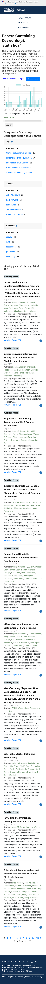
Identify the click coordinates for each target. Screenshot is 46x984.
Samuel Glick (9, 505)
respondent (11, 247)
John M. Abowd (13, 195)
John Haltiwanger (19, 763)
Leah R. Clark (21, 570)
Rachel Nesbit (10, 775)
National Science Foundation (19, 158)
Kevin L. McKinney (14, 215)
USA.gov (29, 971)
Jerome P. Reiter (13, 210)
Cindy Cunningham (33, 766)
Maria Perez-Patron (21, 308)
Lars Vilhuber (12, 200)
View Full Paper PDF (12, 340)
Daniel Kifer (31, 889)
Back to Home (33, 79)
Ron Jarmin (11, 205)
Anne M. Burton (18, 827)
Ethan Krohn (18, 437)
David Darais (16, 894)
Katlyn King (20, 505)
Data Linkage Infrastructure (26, 965)
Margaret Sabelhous (23, 508)
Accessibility (32, 967)
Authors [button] (9, 184)
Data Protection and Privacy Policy (14, 967)
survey (9, 237)
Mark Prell (8, 308)
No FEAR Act (20, 969)
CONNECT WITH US (10, 962)
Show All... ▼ (12, 149)
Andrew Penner (34, 567)
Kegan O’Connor (30, 311)
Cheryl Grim (8, 766)
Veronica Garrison (20, 440)
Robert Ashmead (18, 889)
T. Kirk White (17, 708)
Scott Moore (17, 897)
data (8, 242)
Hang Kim (8, 711)
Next (38, 938)
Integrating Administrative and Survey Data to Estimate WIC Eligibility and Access (20, 358)
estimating (10, 257)
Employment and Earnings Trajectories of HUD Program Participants (19, 422)
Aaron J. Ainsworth (21, 642)
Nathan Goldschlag (23, 886)
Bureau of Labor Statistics (17, 168)
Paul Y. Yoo (15, 573)
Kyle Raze (28, 437)
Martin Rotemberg (32, 708)
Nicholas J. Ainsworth (13, 576)
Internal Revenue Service (17, 163)
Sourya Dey (27, 894)
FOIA (40, 967)
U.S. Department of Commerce (13, 971)
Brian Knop (18, 311)
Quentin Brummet (19, 567)
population (10, 252)
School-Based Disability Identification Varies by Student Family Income (21, 558)
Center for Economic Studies (18, 153)
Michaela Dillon (16, 305)
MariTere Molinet (33, 505)
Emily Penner (9, 570)
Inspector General (8, 969)
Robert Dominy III (33, 502)
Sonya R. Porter (19, 431)
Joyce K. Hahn (18, 502)
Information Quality (9, 965)
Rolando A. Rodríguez (20, 892)
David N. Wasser (33, 827)
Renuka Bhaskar (19, 302)
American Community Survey (19, 173)
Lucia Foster (33, 763)
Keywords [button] (18, 225)
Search (9, 125)
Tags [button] (16, 141)
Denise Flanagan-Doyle (22, 434)
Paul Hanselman (28, 573)
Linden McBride (31, 305)
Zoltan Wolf (19, 766)
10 (33, 938)
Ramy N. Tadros (31, 897)
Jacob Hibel (18, 578)
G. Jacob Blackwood (19, 772)
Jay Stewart (30, 769)
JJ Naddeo (8, 508)
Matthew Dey (35, 772)
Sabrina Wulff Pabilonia (14, 769)
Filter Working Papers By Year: (17, 114)
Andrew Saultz (30, 578)
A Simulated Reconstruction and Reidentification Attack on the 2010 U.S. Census (21, 874)
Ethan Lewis (9, 886)
